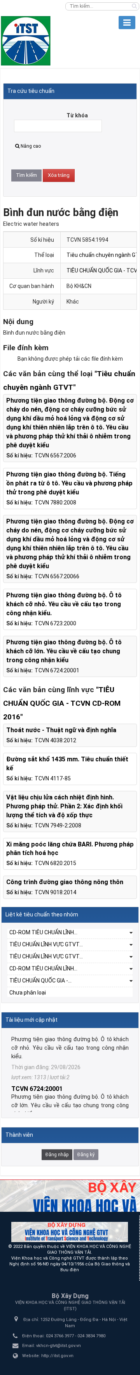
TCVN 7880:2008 (55, 502)
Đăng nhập (57, 1154)
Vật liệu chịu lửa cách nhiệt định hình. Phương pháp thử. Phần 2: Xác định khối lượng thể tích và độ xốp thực (64, 806)
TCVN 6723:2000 (55, 623)
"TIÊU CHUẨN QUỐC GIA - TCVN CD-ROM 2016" (62, 703)
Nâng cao (31, 146)
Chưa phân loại (27, 992)
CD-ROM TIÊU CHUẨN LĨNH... (43, 932)
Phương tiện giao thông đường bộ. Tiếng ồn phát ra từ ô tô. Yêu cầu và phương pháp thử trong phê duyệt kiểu (69, 483)
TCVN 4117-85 (53, 778)
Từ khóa (77, 115)
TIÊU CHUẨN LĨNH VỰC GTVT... (46, 944)
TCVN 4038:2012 (55, 740)
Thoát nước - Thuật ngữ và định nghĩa (61, 730)
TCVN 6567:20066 (57, 576)
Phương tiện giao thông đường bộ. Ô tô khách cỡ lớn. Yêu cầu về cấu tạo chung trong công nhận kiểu (64, 651)
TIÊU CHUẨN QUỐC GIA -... (40, 980)
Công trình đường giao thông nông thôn (64, 882)
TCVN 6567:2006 (55, 455)
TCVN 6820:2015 (55, 863)
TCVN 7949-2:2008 (58, 825)
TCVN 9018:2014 (55, 892)
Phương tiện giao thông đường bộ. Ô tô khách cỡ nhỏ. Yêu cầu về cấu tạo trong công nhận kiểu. (64, 604)
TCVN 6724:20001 (57, 670)
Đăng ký (85, 1154)
